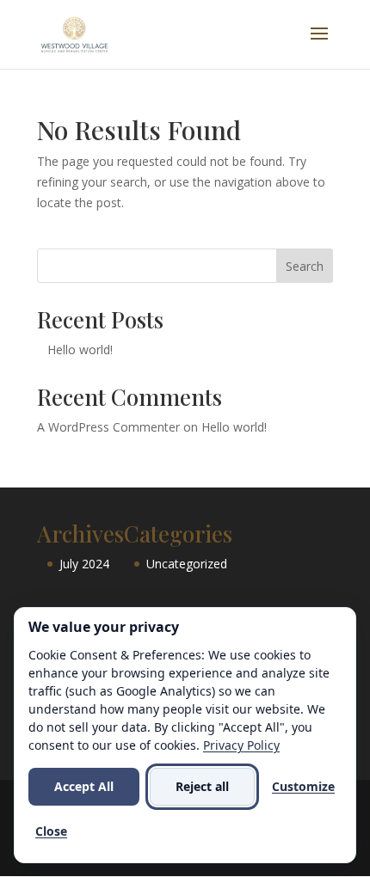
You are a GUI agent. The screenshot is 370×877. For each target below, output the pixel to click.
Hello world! (80, 349)
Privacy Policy (241, 745)
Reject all (202, 786)
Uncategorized (186, 563)
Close (51, 831)
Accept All (84, 786)
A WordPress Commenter (108, 427)
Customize (303, 786)
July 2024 (84, 563)
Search (305, 266)
